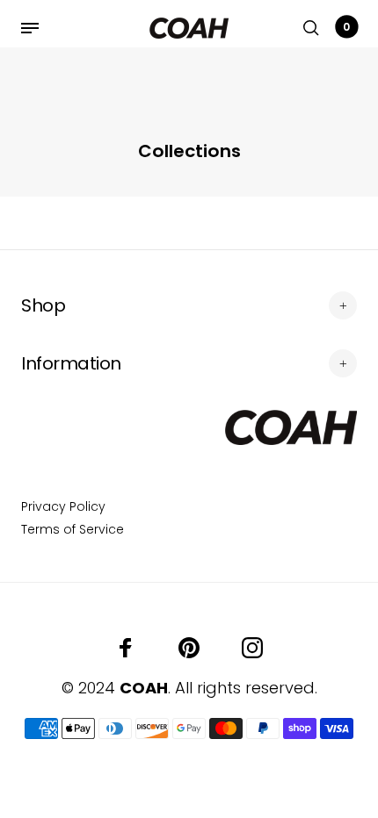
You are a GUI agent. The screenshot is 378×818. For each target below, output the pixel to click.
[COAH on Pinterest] (189, 647)
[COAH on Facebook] (125, 647)
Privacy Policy (63, 506)
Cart (346, 26)
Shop (43, 305)
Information (71, 363)
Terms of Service (72, 529)
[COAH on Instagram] (252, 647)
